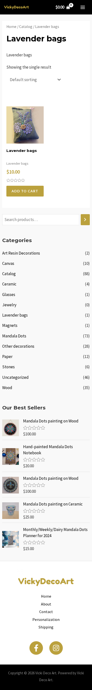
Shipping (46, 627)
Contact (46, 611)
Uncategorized (15, 377)
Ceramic (9, 284)
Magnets (9, 325)
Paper (7, 356)
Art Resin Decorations (21, 253)
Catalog (9, 273)
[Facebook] (36, 648)
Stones (8, 367)
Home (11, 26)
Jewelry (9, 305)
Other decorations (18, 346)
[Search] (85, 219)
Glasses (8, 294)
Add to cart (25, 191)
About (46, 604)
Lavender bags (15, 315)
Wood (7, 387)
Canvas (8, 263)
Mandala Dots (14, 336)
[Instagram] (56, 648)
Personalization (46, 619)
